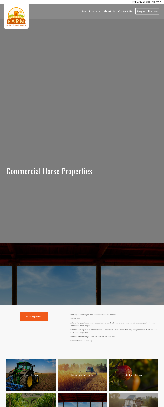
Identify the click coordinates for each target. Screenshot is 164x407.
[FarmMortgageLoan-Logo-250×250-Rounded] (16, 11)
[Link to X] (4, 2)
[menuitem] (91, 11)
